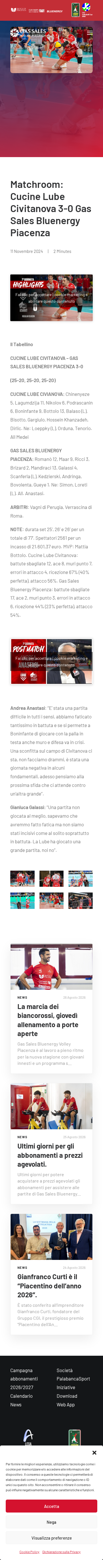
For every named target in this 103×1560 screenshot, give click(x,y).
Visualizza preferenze (51, 1537)
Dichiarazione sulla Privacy (61, 1552)
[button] (94, 1453)
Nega (51, 1522)
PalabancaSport (73, 1378)
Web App (66, 1404)
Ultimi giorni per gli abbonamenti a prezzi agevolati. (50, 1155)
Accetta (51, 1506)
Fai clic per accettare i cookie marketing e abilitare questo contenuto (51, 298)
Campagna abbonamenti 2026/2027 (24, 1378)
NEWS (22, 997)
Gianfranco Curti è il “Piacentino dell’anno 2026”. (49, 1285)
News (15, 1404)
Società (65, 1370)
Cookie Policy (29, 1552)
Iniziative (66, 1387)
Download (67, 1396)
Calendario (21, 1396)
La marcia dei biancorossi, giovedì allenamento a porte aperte (47, 1020)
